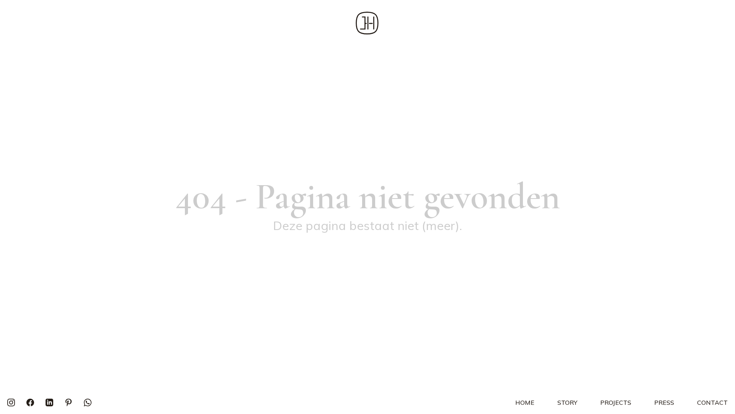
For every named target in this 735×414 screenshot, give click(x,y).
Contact (712, 402)
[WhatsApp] (87, 402)
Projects (615, 402)
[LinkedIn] (49, 402)
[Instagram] (11, 402)
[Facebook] (30, 402)
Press (664, 402)
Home (524, 402)
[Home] (367, 23)
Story (567, 402)
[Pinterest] (68, 402)
